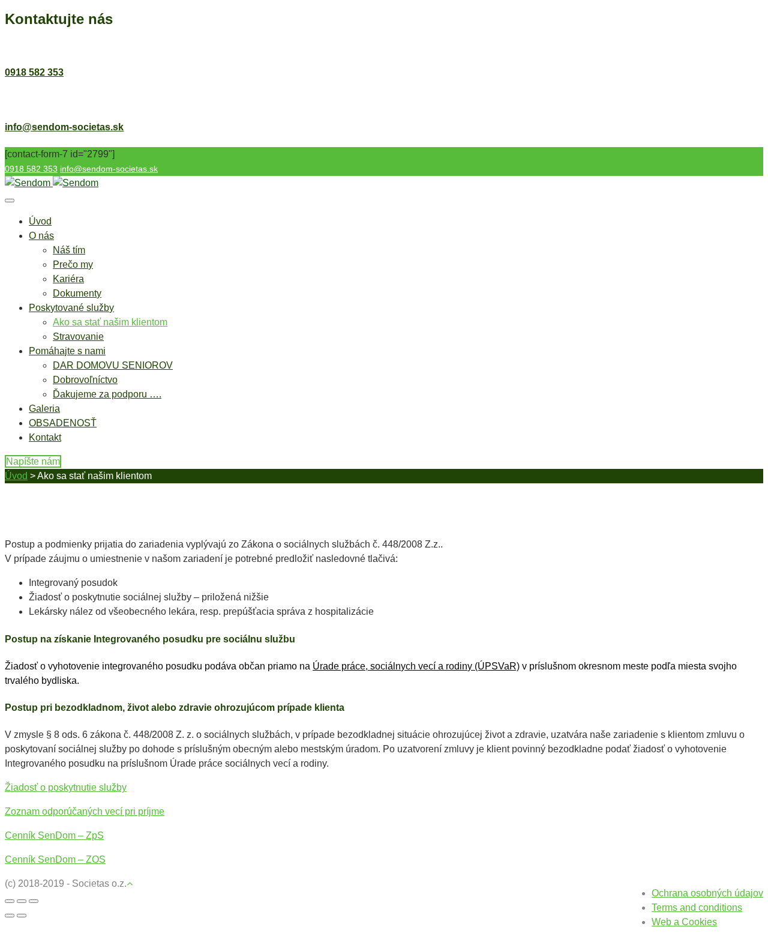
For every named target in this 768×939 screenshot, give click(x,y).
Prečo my (73, 264)
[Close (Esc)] (9, 901)
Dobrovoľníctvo (85, 380)
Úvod (40, 221)
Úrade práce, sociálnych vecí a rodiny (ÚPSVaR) (416, 666)
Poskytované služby (71, 308)
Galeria (44, 408)
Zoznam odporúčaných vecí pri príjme (84, 811)
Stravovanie (78, 336)
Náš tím (69, 250)
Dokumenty (77, 293)
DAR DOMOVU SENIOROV (113, 365)
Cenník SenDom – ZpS (54, 835)
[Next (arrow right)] (21, 915)
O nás (41, 236)
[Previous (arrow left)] (9, 915)
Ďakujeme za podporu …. (107, 394)
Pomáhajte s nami (67, 351)
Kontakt (45, 437)
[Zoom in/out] (33, 901)
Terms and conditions (697, 907)
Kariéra (68, 279)
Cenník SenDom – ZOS (55, 859)
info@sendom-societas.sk (64, 127)
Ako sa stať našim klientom (110, 322)
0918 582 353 (34, 72)
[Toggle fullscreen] (21, 901)
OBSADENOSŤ (63, 423)
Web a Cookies (684, 922)
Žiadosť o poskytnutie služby (66, 787)
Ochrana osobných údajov (707, 893)
